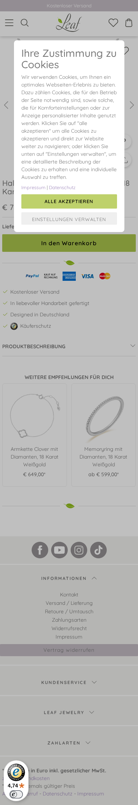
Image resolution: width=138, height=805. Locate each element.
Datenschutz (62, 187)
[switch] (16, 794)
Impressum (33, 187)
